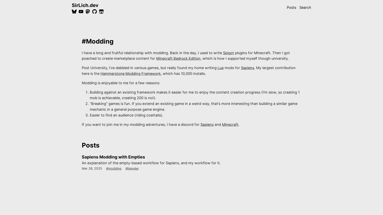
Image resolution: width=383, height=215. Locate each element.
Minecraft (230, 124)
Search (305, 7)
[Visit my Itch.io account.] (101, 11)
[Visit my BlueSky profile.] (74, 11)
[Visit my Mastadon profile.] (87, 11)
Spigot (228, 53)
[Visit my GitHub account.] (94, 11)
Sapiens (247, 68)
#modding (113, 168)
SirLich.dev (85, 5)
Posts (291, 7)
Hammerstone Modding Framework (131, 73)
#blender (132, 168)
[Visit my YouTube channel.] (81, 11)
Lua (221, 68)
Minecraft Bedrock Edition (178, 58)
